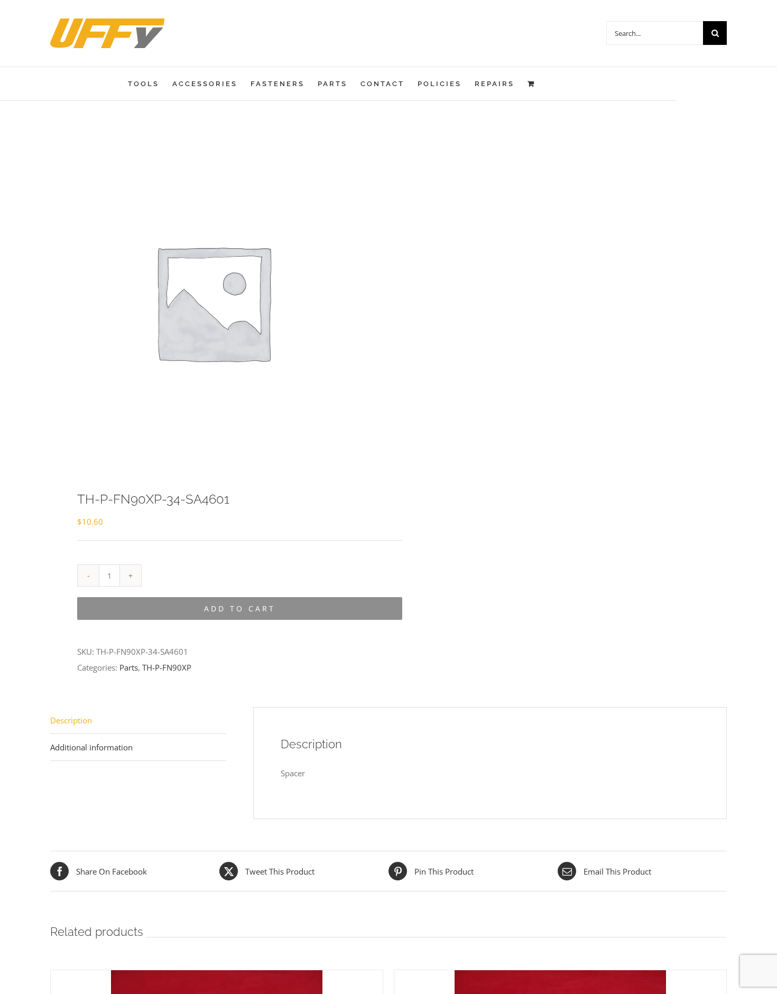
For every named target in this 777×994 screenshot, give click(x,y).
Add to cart (239, 608)
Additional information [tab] (91, 747)
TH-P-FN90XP (166, 667)
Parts (128, 667)
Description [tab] (71, 720)
